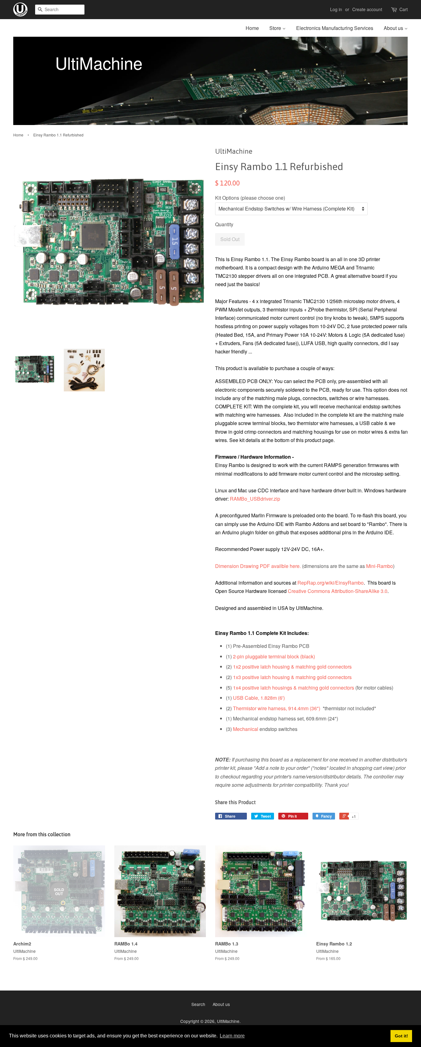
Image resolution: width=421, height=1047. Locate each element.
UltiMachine (228, 1021)
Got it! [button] (401, 1035)
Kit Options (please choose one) (250, 197)
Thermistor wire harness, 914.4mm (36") (276, 708)
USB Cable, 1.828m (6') (259, 697)
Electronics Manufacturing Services (334, 27)
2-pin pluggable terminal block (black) (274, 656)
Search (198, 1004)
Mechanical (245, 728)
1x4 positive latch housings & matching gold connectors (293, 687)
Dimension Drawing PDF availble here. (258, 565)
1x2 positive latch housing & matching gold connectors (292, 666)
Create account (367, 9)
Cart (403, 9)
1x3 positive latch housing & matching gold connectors (292, 677)
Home (252, 27)
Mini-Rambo (379, 565)
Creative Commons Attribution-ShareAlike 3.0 (337, 590)
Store (275, 27)
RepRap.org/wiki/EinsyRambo (330, 582)
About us (394, 27)
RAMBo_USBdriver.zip (255, 498)
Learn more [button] (232, 1035)
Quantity (224, 224)
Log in (336, 9)
